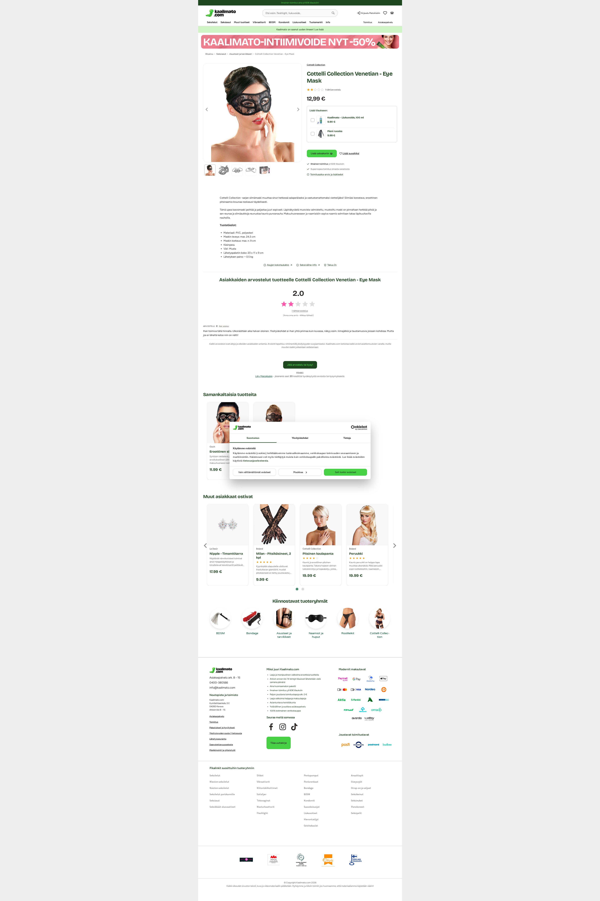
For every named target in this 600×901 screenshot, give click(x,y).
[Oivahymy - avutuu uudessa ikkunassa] (328, 859)
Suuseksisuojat (312, 806)
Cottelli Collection (316, 64)
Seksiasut (226, 22)
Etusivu (209, 54)
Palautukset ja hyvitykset (222, 727)
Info (328, 22)
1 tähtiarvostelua (300, 310)
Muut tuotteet (242, 22)
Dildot (260, 775)
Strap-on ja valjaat (361, 788)
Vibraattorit (259, 22)
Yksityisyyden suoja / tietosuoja (225, 733)
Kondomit (284, 22)
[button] (333, 13)
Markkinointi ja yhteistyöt (222, 750)
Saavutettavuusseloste (221, 744)
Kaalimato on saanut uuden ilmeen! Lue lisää (300, 29)
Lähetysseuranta (217, 739)
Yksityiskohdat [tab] (300, 438)
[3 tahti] (315, 89)
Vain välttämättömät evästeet (254, 472)
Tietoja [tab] (347, 438)
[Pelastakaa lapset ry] (246, 859)
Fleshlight (262, 813)
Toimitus (367, 22)
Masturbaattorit (265, 806)
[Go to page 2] (302, 589)
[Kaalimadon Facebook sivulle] (270, 727)
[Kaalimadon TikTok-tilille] (294, 727)
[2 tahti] (311, 89)
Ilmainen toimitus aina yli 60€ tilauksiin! (300, 2)
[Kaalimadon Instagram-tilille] (282, 727)
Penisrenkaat (311, 781)
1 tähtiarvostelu (333, 89)
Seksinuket (357, 800)
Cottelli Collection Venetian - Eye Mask (350, 77)
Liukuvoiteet (299, 22)
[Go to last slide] (205, 545)
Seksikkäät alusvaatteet (222, 806)
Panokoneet (357, 806)
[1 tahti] (308, 89)
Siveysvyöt (356, 781)
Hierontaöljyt (311, 819)
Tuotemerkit (316, 22)
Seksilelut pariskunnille (222, 794)
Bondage (308, 788)
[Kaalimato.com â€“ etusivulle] (220, 670)
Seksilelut (212, 22)
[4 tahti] (318, 89)
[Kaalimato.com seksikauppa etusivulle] (233, 13)
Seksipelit (356, 813)
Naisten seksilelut (219, 788)
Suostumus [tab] (253, 438)
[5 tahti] (322, 89)
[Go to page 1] (297, 589)
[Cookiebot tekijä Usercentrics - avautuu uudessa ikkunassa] (353, 427)
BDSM (272, 22)
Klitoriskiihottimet (267, 788)
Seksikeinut (357, 794)
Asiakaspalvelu (385, 22)
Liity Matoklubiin (263, 376)
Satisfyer (261, 794)
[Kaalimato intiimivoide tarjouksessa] (300, 42)
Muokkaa (298, 472)
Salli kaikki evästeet (345, 472)
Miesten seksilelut (219, 781)
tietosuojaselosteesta (255, 460)
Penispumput (311, 775)
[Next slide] (394, 545)
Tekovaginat (263, 800)
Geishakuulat (311, 825)
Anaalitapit (357, 775)
